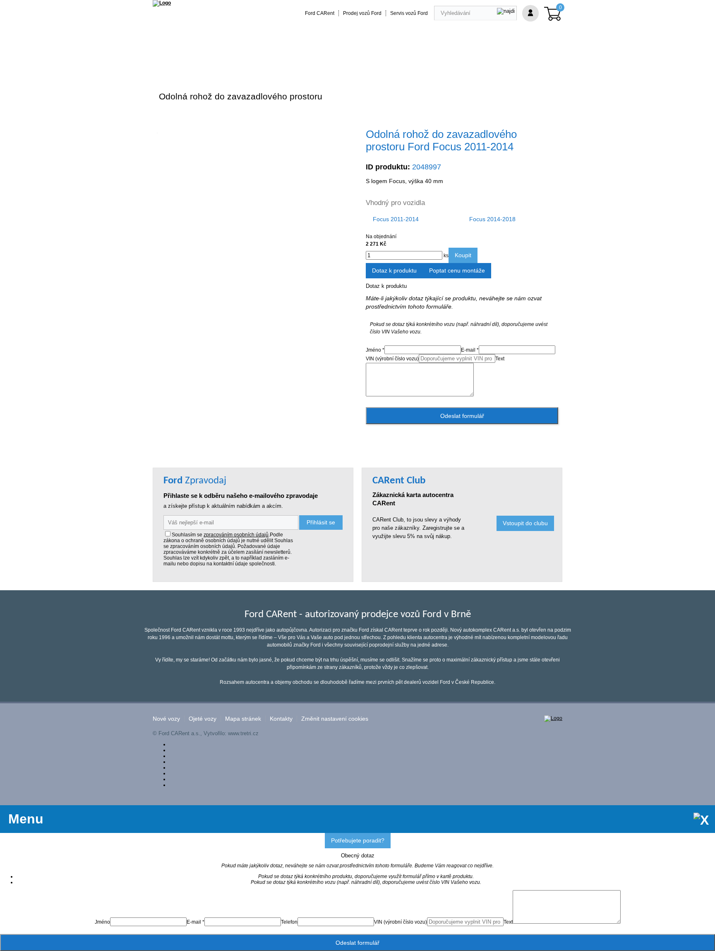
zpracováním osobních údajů (236, 535)
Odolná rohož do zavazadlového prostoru (240, 96)
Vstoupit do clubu (525, 523)
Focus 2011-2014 (396, 219)
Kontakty (281, 719)
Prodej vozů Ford (362, 13)
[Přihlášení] (530, 13)
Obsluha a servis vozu (378, 63)
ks (445, 255)
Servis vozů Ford (409, 13)
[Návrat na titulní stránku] (162, 3)
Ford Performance (258, 63)
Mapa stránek (243, 719)
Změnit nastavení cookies (334, 719)
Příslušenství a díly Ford (190, 63)
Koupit (463, 255)
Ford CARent (319, 13)
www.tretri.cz (243, 733)
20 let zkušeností (315, 63)
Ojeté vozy (202, 719)
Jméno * (375, 350)
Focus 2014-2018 (492, 219)
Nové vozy (166, 719)
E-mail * (470, 350)
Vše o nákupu (437, 63)
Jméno (102, 922)
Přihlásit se (321, 522)
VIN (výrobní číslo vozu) (392, 359)
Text (499, 359)
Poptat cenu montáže (457, 270)
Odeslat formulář (462, 416)
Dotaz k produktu (394, 270)
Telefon (289, 922)
